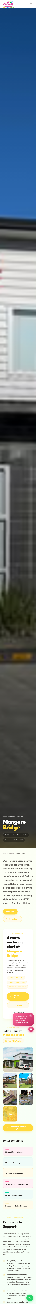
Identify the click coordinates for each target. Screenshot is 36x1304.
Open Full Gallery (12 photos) (19, 1127)
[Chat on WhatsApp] (29, 1298)
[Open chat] (31, 1029)
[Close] (30, 1015)
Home (4, 853)
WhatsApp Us (19, 1012)
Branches (11, 853)
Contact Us (12, 919)
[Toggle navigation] (31, 4)
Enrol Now (10, 912)
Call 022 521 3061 (17, 996)
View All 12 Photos (14, 1041)
